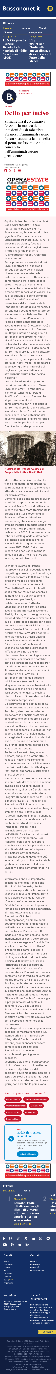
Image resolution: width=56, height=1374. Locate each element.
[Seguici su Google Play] (27, 1245)
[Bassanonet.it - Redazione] (9, 97)
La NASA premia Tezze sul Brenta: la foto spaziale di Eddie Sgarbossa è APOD (15, 48)
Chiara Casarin (13, 1112)
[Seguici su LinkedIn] (33, 1239)
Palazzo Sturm (13, 1119)
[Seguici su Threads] (18, 1239)
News (6, 1261)
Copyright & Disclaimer (16, 1370)
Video (8, 1280)
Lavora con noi (37, 1270)
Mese (27, 1190)
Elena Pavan (36, 1106)
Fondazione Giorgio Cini (36, 1099)
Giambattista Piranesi (16, 1106)
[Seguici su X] (26, 1239)
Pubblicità (34, 1267)
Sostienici (48, 1331)
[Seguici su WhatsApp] (41, 1239)
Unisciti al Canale (28, 1154)
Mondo (43, 28)
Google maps (10, 1309)
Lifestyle (7, 1276)
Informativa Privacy (21, 1367)
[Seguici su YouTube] (4, 1245)
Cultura (7, 1267)
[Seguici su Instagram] (11, 1239)
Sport (6, 1270)
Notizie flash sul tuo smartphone (29, 1134)
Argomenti (8, 1283)
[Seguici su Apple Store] (19, 1245)
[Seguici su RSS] (13, 1245)
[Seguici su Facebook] (3, 1239)
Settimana (9, 1190)
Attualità (8, 106)
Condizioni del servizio (39, 1370)
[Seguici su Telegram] (48, 1239)
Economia (8, 1264)
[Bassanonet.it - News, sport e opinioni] (28, 8)
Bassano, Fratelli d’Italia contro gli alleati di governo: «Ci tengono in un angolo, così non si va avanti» (26, 1211)
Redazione (35, 1264)
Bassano (7, 28)
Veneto (26, 28)
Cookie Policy (38, 1367)
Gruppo (33, 1261)
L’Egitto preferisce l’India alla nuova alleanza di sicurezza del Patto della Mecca (40, 50)
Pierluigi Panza (13, 1099)
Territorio (8, 1273)
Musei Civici (30, 1112)
